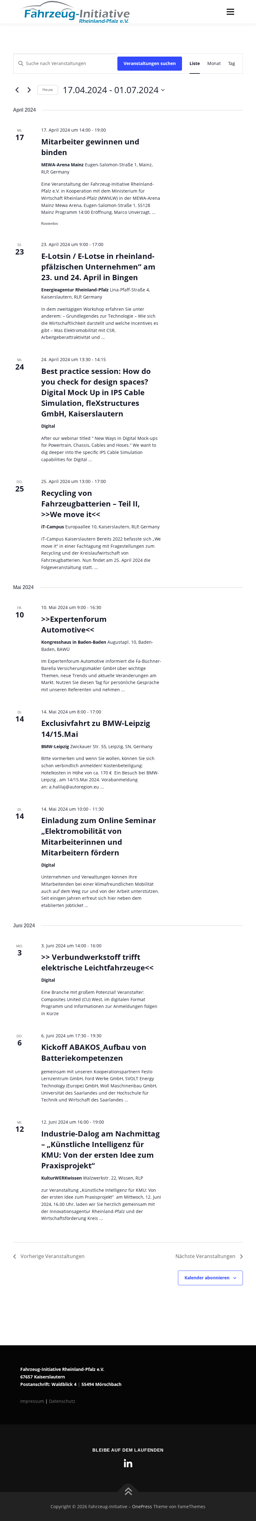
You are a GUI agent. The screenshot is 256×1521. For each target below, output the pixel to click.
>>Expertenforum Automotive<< (74, 624)
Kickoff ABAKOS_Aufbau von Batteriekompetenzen (93, 1052)
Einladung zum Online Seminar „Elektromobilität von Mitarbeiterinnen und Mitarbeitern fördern (98, 836)
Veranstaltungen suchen (150, 63)
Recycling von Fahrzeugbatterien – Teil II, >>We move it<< (90, 503)
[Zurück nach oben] (128, 1492)
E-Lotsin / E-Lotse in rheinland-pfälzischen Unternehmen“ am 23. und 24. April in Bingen (98, 266)
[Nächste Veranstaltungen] (29, 90)
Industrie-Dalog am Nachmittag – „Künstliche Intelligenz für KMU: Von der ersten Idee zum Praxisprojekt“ (100, 1149)
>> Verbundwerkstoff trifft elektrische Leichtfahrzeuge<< (97, 962)
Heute (47, 89)
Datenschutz (62, 1401)
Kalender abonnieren (207, 1278)
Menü (230, 11)
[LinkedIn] (128, 1463)
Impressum (32, 1401)
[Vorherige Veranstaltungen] (17, 90)
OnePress (142, 1506)
